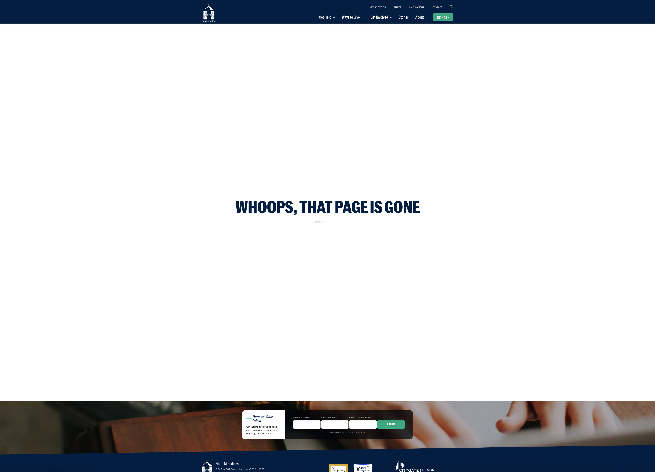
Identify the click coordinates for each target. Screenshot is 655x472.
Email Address (359, 417)
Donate (443, 17)
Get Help (325, 17)
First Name (300, 417)
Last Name (328, 417)
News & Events (378, 7)
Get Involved (379, 17)
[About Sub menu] (427, 17)
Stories (404, 17)
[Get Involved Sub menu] (391, 17)
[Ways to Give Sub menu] (363, 17)
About (419, 17)
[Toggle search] (451, 7)
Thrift (397, 7)
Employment (416, 7)
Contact (437, 7)
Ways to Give (351, 17)
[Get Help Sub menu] (335, 17)
